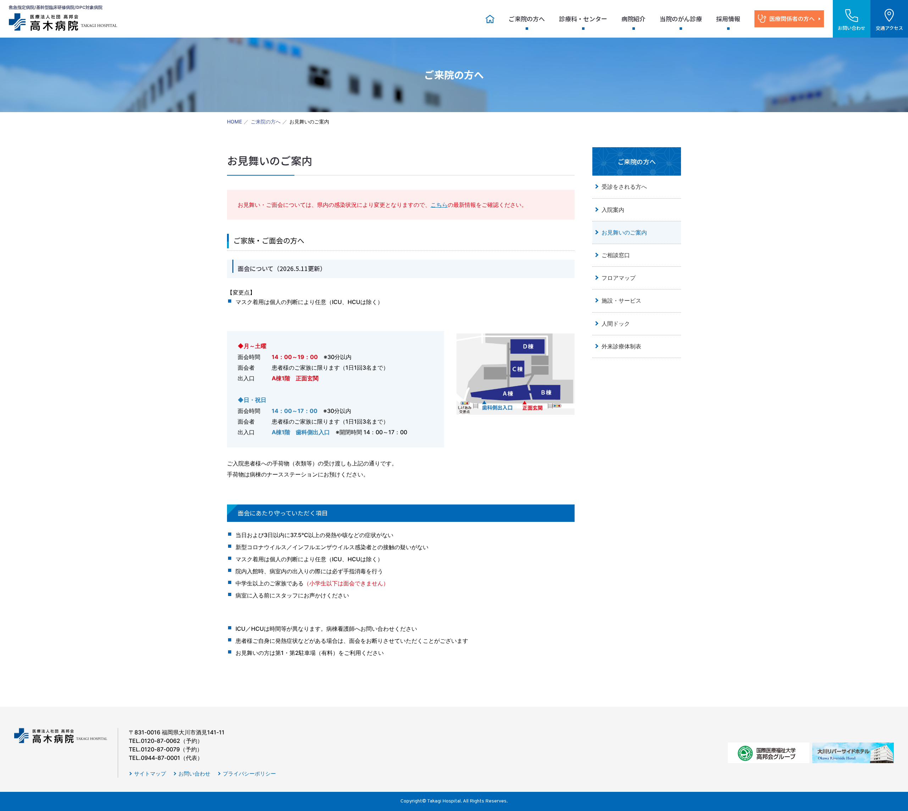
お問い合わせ (194, 773)
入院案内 (613, 209)
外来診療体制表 (621, 346)
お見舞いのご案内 (624, 232)
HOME (234, 121)
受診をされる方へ (624, 186)
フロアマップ (619, 277)
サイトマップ (150, 773)
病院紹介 (633, 18)
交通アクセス (889, 27)
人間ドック (616, 323)
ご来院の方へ (527, 18)
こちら (439, 204)
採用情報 (728, 18)
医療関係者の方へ (792, 18)
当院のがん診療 (681, 18)
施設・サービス (621, 300)
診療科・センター (583, 18)
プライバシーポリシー (249, 773)
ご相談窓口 (616, 255)
